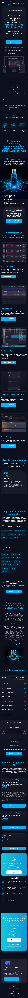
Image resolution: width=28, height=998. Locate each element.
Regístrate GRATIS (14, 42)
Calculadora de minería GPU (14, 993)
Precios (15, 10)
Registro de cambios (14, 988)
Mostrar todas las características (13, 499)
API (14, 12)
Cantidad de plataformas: (14, 727)
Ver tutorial (14, 872)
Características (9, 10)
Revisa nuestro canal (11, 978)
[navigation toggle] (2, 3)
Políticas (14, 986)
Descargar (19, 10)
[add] (24, 731)
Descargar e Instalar (14, 944)
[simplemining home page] (15, 3)
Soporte (14, 991)
